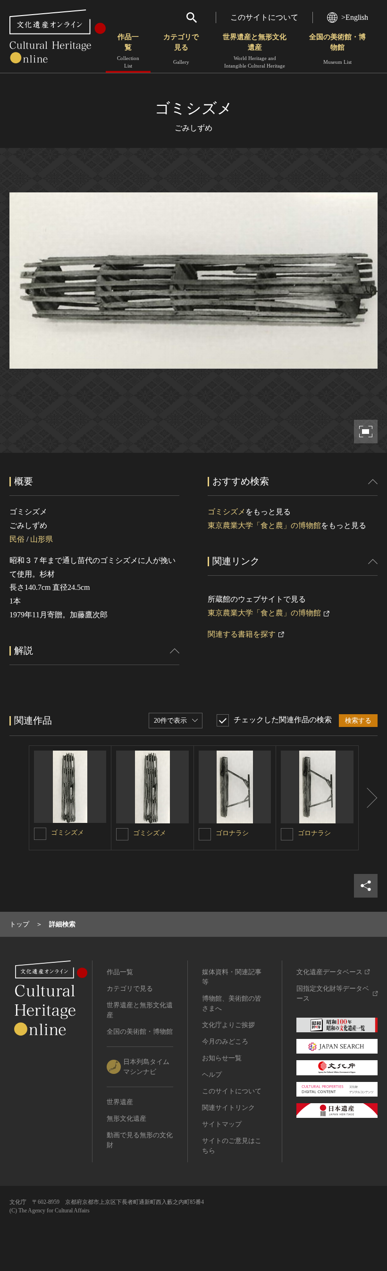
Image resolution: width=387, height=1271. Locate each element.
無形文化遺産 (126, 1118)
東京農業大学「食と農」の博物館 (264, 525)
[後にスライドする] (368, 797)
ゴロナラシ (232, 833)
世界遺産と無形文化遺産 (254, 51)
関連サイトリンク (228, 1107)
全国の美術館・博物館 (337, 49)
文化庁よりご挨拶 (228, 1025)
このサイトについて (264, 17)
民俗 (17, 539)
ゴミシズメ (226, 512)
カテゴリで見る (181, 49)
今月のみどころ (225, 1041)
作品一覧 (128, 51)
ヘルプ (212, 1074)
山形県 (41, 539)
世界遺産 (120, 1102)
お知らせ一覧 (222, 1058)
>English (354, 17)
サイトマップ (222, 1124)
